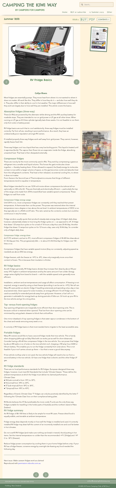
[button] (109, 12)
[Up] (6, 82)
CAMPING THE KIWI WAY (29, 5)
